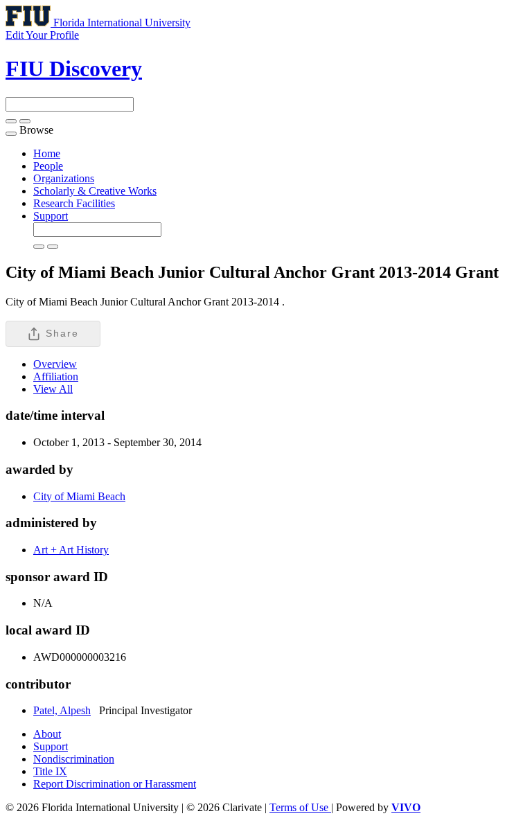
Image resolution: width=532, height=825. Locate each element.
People (48, 166)
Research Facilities (74, 203)
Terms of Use (300, 807)
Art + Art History (71, 550)
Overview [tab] (55, 364)
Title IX (50, 771)
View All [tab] (53, 389)
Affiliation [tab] (55, 376)
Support (50, 216)
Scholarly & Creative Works (95, 191)
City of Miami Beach (79, 496)
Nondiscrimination (73, 759)
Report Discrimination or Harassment (114, 784)
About (47, 734)
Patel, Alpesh (62, 710)
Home (46, 153)
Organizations (63, 178)
